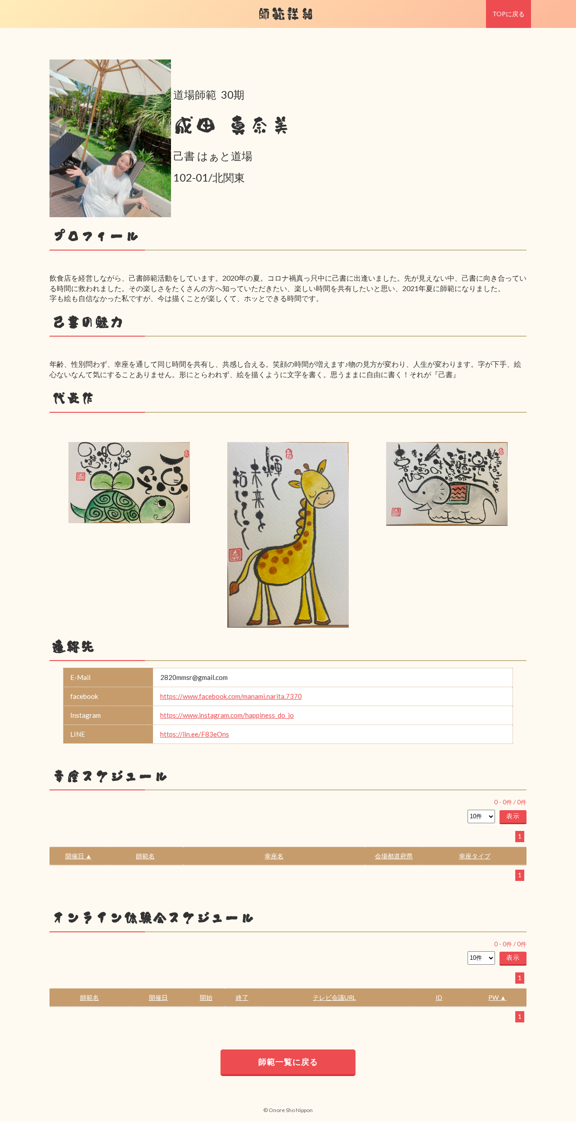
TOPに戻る (508, 14)
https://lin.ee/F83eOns (194, 734)
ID (439, 997)
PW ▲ (497, 997)
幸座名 (274, 856)
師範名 (145, 856)
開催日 (158, 997)
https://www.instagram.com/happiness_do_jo (227, 715)
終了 (242, 997)
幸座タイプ (474, 856)
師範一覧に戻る (288, 1062)
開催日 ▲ (78, 856)
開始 (206, 997)
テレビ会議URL (334, 997)
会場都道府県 (394, 856)
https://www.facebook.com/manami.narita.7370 (231, 696)
